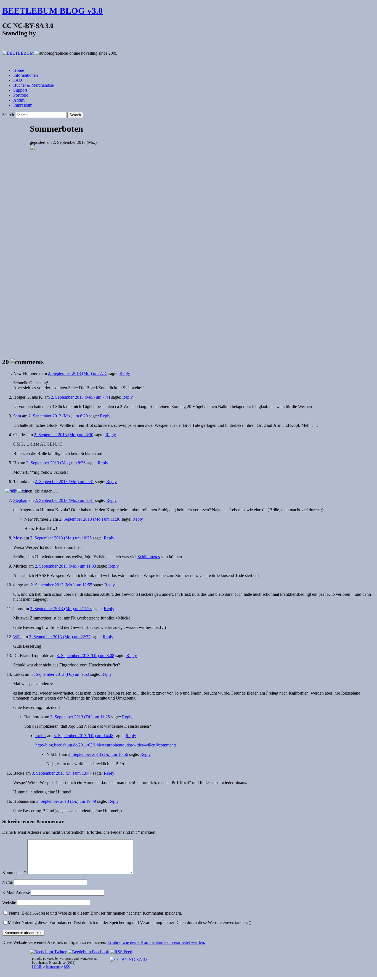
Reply (125, 373)
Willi (17, 636)
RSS (67, 967)
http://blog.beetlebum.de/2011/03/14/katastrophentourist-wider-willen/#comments (105, 745)
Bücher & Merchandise (33, 85)
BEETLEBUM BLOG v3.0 (52, 11)
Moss (18, 538)
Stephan (20, 500)
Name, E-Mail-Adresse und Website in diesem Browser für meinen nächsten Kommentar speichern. (95, 913)
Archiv (19, 100)
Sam (17, 416)
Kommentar (14, 872)
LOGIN (37, 967)
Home (18, 70)
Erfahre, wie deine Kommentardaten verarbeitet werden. (156, 942)
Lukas (40, 735)
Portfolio (20, 95)
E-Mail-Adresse (16, 892)
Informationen (25, 75)
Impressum (22, 105)
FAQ (17, 80)
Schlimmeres (148, 556)
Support (20, 90)
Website (9, 902)
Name (7, 882)
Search (8, 114)
